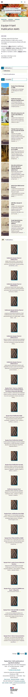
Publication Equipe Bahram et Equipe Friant (17, 99)
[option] (14, 89)
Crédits (22, 679)
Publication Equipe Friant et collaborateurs (14, 362)
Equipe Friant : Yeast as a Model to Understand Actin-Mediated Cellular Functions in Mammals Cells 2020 (14, 389)
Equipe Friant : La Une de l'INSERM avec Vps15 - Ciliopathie (14, 589)
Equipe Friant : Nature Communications (14, 636)
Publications (10, 19)
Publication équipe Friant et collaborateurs (14, 284)
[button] (18, 654)
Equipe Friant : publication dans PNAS (14, 513)
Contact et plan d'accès (14, 670)
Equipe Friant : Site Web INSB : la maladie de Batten (14, 610)
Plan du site (7, 679)
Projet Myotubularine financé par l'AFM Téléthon (16, 222)
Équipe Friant (4, 19)
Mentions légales (15, 679)
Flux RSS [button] (22, 653)
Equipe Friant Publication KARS (14, 415)
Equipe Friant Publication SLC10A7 (14, 440)
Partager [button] (14, 653)
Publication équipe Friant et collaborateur (14, 258)
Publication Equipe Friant (14, 489)
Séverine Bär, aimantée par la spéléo (17, 148)
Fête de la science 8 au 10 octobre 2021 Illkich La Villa (17, 114)
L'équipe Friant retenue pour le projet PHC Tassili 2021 (17, 130)
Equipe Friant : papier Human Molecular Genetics (14, 563)
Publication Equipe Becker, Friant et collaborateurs (14, 310)
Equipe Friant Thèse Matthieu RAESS (14, 538)
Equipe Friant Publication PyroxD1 (14, 464)
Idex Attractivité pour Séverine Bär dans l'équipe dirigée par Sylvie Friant (16, 168)
